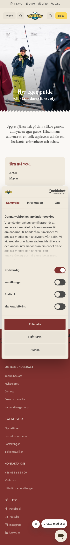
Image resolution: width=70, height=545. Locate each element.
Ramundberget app (17, 407)
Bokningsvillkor (14, 451)
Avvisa (35, 349)
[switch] (60, 282)
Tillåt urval (35, 337)
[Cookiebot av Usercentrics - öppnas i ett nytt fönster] (49, 191)
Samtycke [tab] (12, 202)
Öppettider (12, 428)
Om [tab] (57, 202)
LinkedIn (14, 532)
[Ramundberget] (35, 16)
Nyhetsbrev (12, 383)
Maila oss (10, 480)
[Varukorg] (50, 15)
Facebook (15, 508)
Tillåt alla (35, 324)
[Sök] (20, 15)
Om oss (9, 391)
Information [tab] (35, 202)
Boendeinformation (16, 436)
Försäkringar (12, 444)
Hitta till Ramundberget (19, 488)
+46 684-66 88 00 (16, 472)
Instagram (15, 524)
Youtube (14, 516)
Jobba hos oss (13, 376)
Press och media (15, 399)
